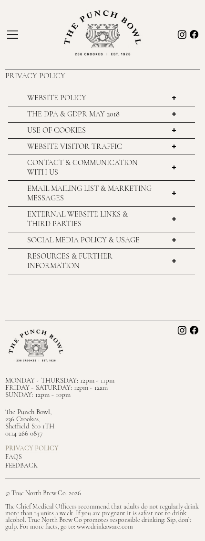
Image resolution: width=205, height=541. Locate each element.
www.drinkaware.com (105, 526)
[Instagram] (182, 34)
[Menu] (13, 34)
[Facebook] (194, 34)
